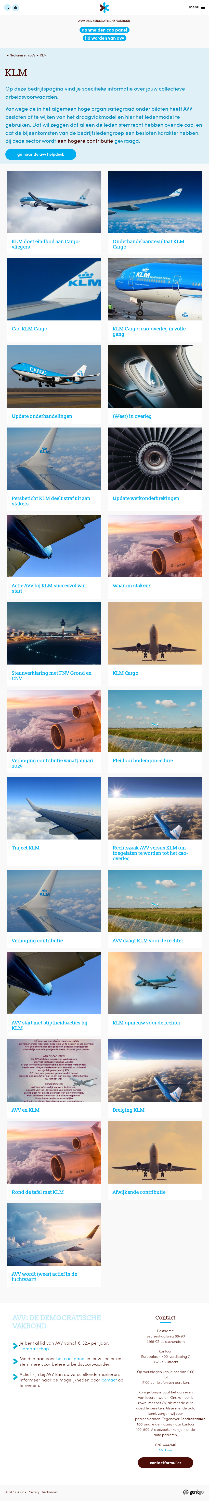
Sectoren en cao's (22, 55)
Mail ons (166, 1450)
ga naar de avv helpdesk (40, 154)
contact (109, 1380)
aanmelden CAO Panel (104, 30)
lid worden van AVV (104, 38)
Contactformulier (165, 1462)
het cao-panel (70, 1358)
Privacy (34, 1492)
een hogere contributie (85, 140)
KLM (43, 55)
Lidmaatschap (34, 1348)
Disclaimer (49, 1492)
